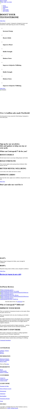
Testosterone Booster (5, 398)
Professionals (3, 391)
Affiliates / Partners (4, 350)
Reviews (2, 353)
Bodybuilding (3, 396)
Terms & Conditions (4, 360)
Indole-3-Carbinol (4, 372)
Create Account (3, 380)
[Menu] (0, 3)
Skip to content (3, 0)
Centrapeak (19, 301)
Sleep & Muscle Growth (5, 388)
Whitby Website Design (12, 408)
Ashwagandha (3, 371)
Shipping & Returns (4, 359)
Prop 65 (2, 352)
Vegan (1, 401)
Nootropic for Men (4, 386)
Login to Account (4, 379)
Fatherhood (2, 393)
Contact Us (2, 378)
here (8, 364)
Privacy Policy (3, 361)
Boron (1, 369)
